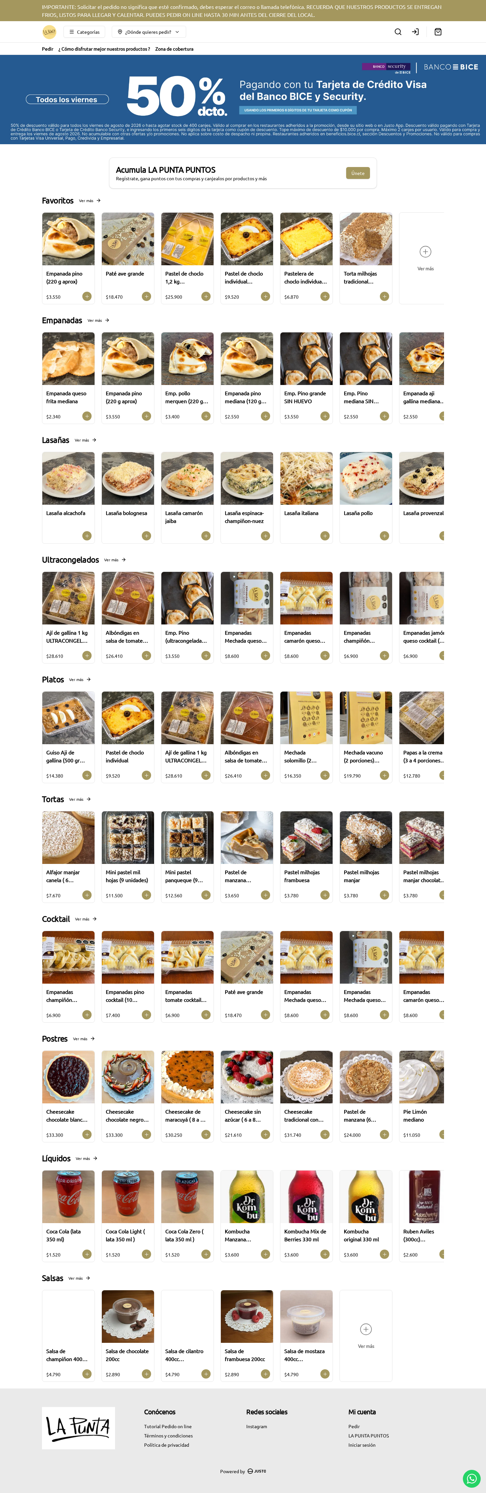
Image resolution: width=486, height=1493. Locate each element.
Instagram (256, 1426)
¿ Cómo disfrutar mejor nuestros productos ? (104, 49)
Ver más (86, 200)
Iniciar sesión (362, 1445)
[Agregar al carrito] (87, 296)
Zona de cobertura (174, 49)
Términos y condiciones (168, 1435)
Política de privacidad (166, 1445)
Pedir (47, 49)
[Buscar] (398, 32)
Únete (358, 173)
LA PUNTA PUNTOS (368, 1435)
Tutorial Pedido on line (168, 1426)
